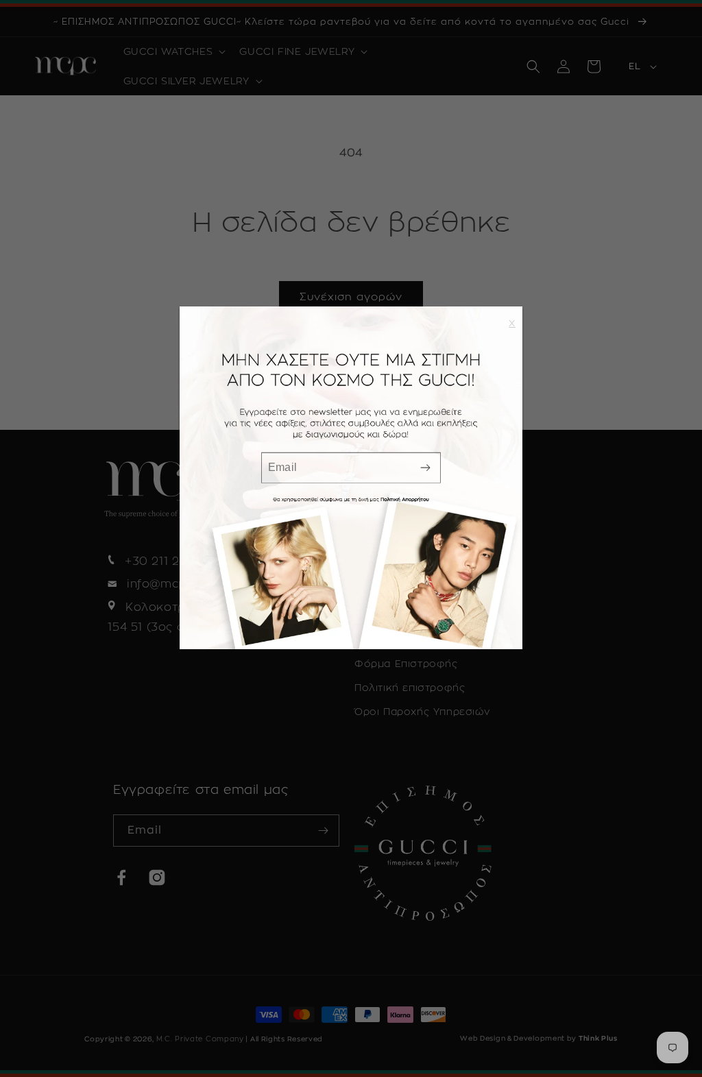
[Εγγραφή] (425, 467)
